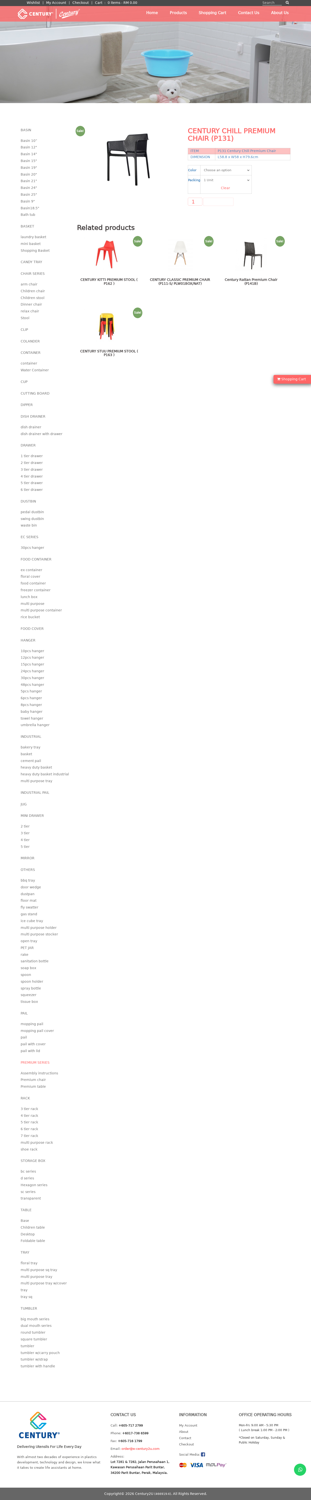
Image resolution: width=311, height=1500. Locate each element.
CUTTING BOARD (35, 393)
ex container (31, 570)
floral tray (29, 1263)
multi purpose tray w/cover (44, 1283)
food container (33, 583)
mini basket (31, 244)
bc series (28, 1171)
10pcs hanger (32, 651)
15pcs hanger (32, 664)
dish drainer (31, 427)
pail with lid (30, 1051)
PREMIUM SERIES (35, 1062)
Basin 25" (29, 194)
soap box (28, 968)
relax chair (30, 311)
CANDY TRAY (31, 262)
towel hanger (32, 718)
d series (27, 1178)
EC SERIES (29, 537)
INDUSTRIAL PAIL (35, 793)
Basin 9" (28, 201)
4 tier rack (29, 1116)
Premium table (33, 1086)
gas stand (29, 914)
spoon (26, 975)
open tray (29, 941)
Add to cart (218, 202)
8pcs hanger (31, 705)
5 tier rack (29, 1122)
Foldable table (33, 1241)
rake (24, 955)
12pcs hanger (32, 657)
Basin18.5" (30, 208)
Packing (194, 180)
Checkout (80, 3)
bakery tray (30, 747)
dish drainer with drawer (41, 434)
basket (26, 754)
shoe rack (29, 1149)
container (29, 363)
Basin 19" (29, 168)
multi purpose (32, 604)
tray (24, 1290)
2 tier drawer (32, 463)
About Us (280, 12)
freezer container (36, 590)
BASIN (26, 130)
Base (25, 1221)
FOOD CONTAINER (36, 559)
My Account (56, 3)
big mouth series (35, 1319)
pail (24, 1037)
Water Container (35, 370)
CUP (24, 382)
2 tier (25, 826)
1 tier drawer (32, 456)
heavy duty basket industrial (45, 774)
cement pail (31, 761)
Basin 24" (29, 188)
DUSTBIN (28, 501)
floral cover (30, 576)
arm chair (29, 284)
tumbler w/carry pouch (40, 1353)
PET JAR (27, 948)
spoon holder (32, 981)
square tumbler (34, 1339)
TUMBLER (29, 1308)
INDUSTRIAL (31, 736)
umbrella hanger (35, 725)
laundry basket (33, 237)
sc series (28, 1192)
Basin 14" (29, 154)
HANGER (28, 640)
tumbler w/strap (34, 1359)
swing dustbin (32, 519)
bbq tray (28, 880)
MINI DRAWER (32, 816)
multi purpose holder (39, 928)
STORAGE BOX (33, 1161)
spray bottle (31, 988)
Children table (33, 1227)
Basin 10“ (29, 141)
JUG (24, 804)
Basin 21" (29, 181)
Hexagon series (34, 1185)
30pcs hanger (32, 548)
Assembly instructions (39, 1073)
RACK (25, 1098)
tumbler (27, 1346)
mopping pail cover (37, 1031)
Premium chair (33, 1080)
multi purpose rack (37, 1142)
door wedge (31, 887)
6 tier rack (29, 1129)
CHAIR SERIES (33, 274)
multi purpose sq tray (39, 1270)
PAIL (24, 1013)
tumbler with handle (38, 1366)
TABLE (26, 1210)
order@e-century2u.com (140, 1449)
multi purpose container (41, 610)
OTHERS (28, 870)
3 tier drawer (32, 469)
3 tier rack (29, 1109)
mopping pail (32, 1024)
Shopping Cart (212, 12)
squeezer (28, 995)
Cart (98, 3)
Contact (185, 1438)
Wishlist (33, 3)
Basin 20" (29, 174)
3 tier (25, 833)
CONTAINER (31, 353)
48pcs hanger (32, 685)
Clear (225, 188)
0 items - (122, 3)
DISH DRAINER (33, 416)
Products (178, 12)
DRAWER (28, 445)
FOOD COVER (32, 629)
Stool (25, 318)
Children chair (33, 291)
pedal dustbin (32, 512)
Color (192, 170)
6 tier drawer (32, 490)
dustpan (28, 894)
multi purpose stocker (39, 934)
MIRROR (28, 858)
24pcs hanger (32, 671)
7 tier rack (29, 1136)
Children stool (32, 298)
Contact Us (248, 12)
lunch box (29, 597)
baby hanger (32, 712)
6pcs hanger (31, 698)
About (183, 1432)
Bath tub (28, 215)
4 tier (25, 840)
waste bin (29, 525)
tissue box (29, 1002)
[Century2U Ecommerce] (48, 14)
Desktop (28, 1234)
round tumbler (33, 1332)
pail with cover (33, 1044)
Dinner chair (31, 304)
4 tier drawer (32, 476)
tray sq (26, 1297)
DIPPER (27, 405)
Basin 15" (29, 161)
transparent (31, 1198)
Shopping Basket (35, 250)
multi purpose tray (36, 781)
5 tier (25, 847)
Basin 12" (29, 147)
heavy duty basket (36, 767)
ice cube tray (32, 921)
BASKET (27, 226)
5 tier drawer (32, 483)
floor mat (28, 900)
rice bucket (30, 617)
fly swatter (29, 907)
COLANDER (30, 341)
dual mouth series (36, 1326)
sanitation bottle (35, 961)
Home (152, 12)
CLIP (24, 330)
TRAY (25, 1252)
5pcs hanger (31, 691)
